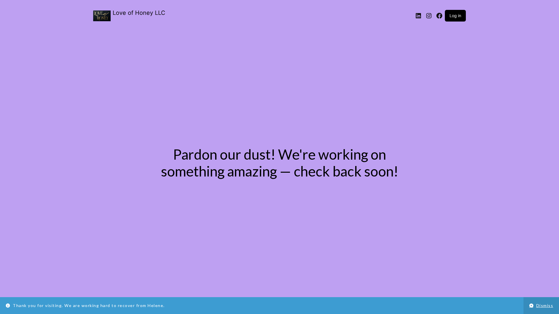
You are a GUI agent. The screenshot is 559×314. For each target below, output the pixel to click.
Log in (455, 15)
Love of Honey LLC (139, 12)
